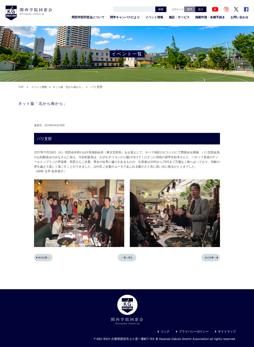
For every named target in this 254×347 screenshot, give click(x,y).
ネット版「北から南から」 (68, 86)
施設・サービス (179, 17)
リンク (165, 331)
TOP (21, 86)
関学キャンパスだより (125, 17)
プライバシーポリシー (194, 331)
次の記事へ (210, 257)
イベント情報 (154, 17)
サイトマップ (227, 331)
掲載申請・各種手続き (210, 17)
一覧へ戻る (127, 257)
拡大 (200, 9)
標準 (189, 9)
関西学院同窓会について (88, 17)
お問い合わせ (239, 17)
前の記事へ (43, 257)
